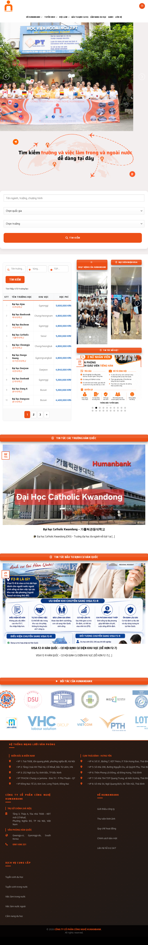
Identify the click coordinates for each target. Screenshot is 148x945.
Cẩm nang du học (98, 17)
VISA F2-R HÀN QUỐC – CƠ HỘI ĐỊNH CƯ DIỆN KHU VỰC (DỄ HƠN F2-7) (74, 648)
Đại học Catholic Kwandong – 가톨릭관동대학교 (74, 529)
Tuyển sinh (49, 17)
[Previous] (6, 77)
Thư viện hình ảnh (106, 818)
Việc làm (63, 17)
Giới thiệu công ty (106, 808)
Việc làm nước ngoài (15, 906)
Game (110, 17)
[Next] (142, 77)
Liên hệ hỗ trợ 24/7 (106, 848)
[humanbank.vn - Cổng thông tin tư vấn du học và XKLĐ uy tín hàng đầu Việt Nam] (15, 6)
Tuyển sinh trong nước (16, 886)
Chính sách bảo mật (107, 838)
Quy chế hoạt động (106, 828)
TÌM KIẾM (15, 279)
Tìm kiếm (74, 238)
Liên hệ (118, 17)
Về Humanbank (33, 17)
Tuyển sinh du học (14, 876)
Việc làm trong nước (15, 896)
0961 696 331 (19, 844)
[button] (142, 6)
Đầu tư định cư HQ (79, 17)
